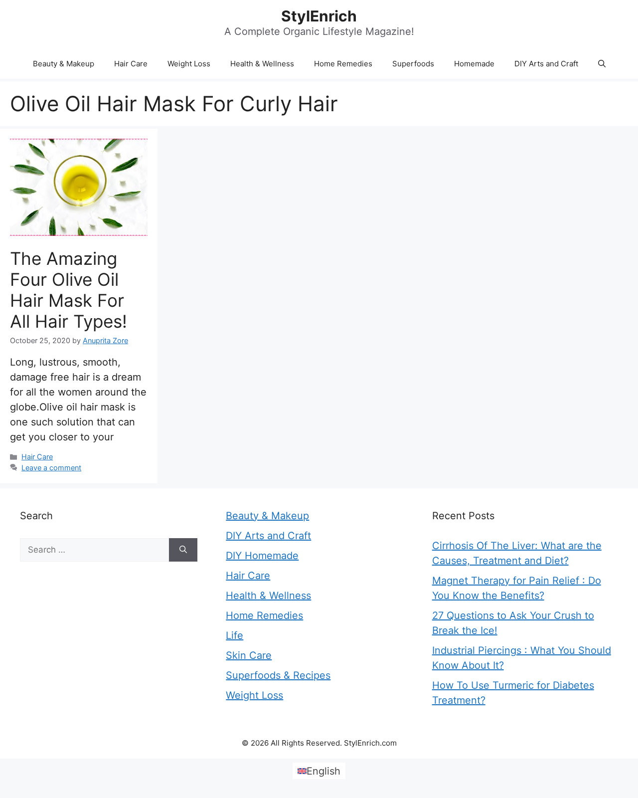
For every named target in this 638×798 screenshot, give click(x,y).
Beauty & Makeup (63, 63)
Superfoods (413, 63)
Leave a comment (51, 467)
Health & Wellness (262, 63)
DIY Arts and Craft (546, 63)
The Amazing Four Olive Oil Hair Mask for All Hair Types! (68, 290)
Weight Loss (188, 63)
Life (234, 635)
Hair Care (131, 63)
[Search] (183, 550)
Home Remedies (343, 63)
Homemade (474, 63)
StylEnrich (319, 16)
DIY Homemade (262, 556)
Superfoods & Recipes (278, 675)
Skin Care (249, 655)
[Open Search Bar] (602, 64)
